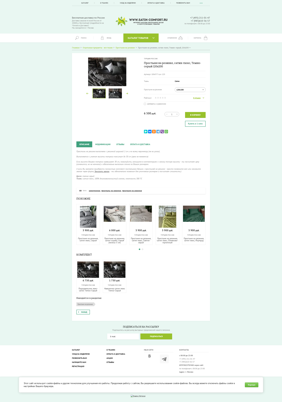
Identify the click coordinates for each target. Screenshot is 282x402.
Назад (84, 312)
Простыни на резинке (85, 304)
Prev (87, 93)
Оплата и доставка (155, 3)
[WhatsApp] (166, 131)
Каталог (84, 3)
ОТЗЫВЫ (110, 362)
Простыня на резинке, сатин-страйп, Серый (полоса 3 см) (114, 240)
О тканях (104, 3)
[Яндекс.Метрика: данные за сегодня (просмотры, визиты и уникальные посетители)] (138, 396)
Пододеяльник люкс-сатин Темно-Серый (88, 289)
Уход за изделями (128, 3)
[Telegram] (158, 131)
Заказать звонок (101, 171)
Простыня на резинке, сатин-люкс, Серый (88, 239)
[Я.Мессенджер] (145, 131)
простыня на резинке (132, 190)
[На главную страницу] (141, 21)
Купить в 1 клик (195, 123)
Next (127, 93)
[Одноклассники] (154, 131)
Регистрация (78, 366)
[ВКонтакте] (150, 131)
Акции (109, 358)
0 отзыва (196, 98)
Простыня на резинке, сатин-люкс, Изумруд (194, 239)
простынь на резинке (111, 190)
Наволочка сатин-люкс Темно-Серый (114, 289)
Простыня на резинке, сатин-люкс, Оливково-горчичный (167, 240)
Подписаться (156, 336)
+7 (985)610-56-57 (200, 20)
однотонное (94, 190)
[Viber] (162, 131)
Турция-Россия (150, 58)
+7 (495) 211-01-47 (200, 17)
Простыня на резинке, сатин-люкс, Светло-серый (141, 240)
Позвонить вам (183, 3)
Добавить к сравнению (156, 104)
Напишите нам (79, 362)
